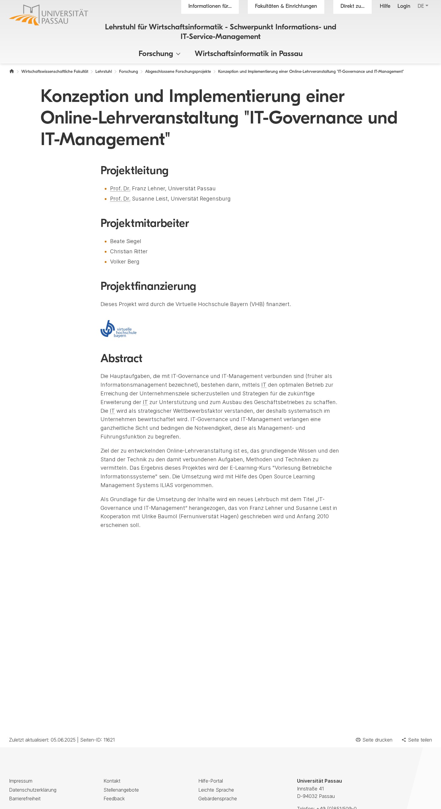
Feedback (114, 799)
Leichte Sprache (216, 790)
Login (404, 6)
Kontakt (112, 781)
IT (263, 385)
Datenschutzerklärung (32, 790)
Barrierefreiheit (24, 799)
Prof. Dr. (120, 188)
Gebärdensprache (217, 799)
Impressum (20, 781)
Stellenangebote (121, 790)
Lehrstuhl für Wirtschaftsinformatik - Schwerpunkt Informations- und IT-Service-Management (220, 32)
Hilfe (385, 6)
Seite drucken (377, 740)
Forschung (156, 54)
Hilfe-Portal (210, 781)
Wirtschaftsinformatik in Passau (249, 54)
